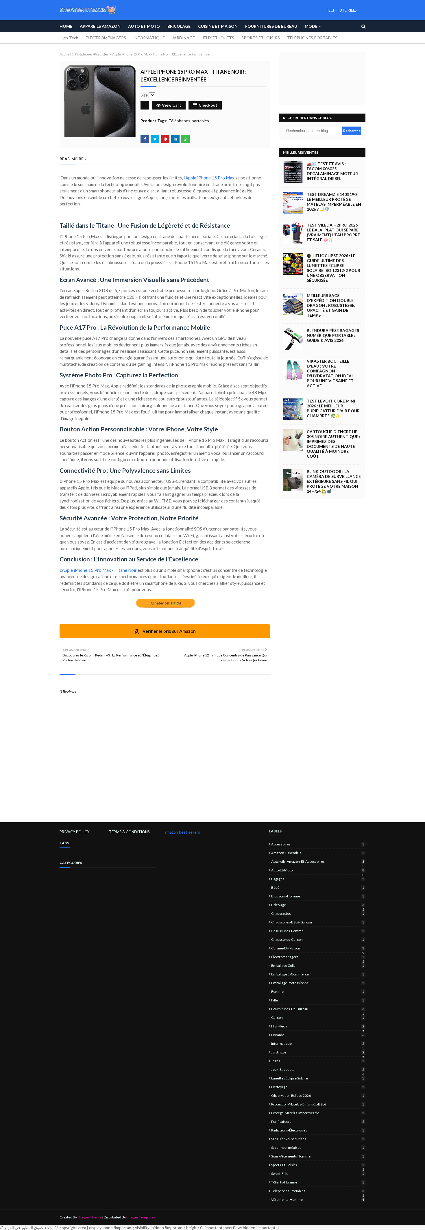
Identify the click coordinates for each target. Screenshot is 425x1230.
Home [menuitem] (66, 26)
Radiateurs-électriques (317, 1130)
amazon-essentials (317, 853)
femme (317, 991)
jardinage (317, 1052)
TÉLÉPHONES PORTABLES (312, 37)
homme (317, 1035)
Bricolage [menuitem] (179, 26)
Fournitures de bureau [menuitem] (271, 26)
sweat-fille (317, 1173)
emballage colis (317, 965)
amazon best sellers (182, 832)
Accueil (65, 54)
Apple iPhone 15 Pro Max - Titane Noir (99, 570)
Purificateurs (317, 1121)
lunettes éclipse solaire (317, 1078)
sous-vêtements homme (317, 1156)
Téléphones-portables (92, 54)
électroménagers (317, 957)
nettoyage (317, 1087)
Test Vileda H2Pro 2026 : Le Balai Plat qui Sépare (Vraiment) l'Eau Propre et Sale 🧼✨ (333, 232)
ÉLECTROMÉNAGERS (106, 37)
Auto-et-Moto (317, 870)
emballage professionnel (317, 983)
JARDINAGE (183, 37)
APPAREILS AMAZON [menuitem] (100, 26)
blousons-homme (317, 896)
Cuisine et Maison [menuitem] (218, 26)
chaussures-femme (317, 931)
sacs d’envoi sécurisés (317, 1139)
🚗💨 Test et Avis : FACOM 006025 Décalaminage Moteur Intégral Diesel (332, 171)
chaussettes (317, 913)
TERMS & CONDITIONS (129, 832)
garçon (317, 1017)
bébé (317, 887)
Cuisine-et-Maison (317, 948)
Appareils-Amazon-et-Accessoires (317, 861)
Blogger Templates (140, 1217)
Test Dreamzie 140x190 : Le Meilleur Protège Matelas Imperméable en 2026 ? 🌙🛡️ (334, 202)
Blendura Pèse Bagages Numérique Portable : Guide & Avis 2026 (333, 335)
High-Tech (69, 37)
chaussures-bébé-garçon (317, 922)
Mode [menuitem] (311, 26)
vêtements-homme (317, 1199)
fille (317, 1000)
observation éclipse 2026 (317, 1095)
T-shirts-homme (317, 1182)
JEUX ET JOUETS (218, 37)
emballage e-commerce (317, 974)
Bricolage (317, 905)
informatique (317, 1043)
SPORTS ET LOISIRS (260, 37)
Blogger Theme (89, 1217)
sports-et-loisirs (317, 1165)
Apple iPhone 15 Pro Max (209, 177)
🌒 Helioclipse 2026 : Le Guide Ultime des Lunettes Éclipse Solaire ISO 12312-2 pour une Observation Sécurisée (333, 268)
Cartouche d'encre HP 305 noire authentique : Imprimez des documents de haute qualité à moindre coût (333, 444)
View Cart (171, 105)
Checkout (208, 105)
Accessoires (317, 844)
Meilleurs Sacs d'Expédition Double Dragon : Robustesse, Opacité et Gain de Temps (331, 305)
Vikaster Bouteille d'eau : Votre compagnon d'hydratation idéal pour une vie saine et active (330, 373)
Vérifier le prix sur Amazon (169, 631)
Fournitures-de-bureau (317, 1009)
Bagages (317, 879)
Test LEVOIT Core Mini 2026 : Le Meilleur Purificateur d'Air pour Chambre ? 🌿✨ (333, 408)
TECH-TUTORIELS (341, 10)
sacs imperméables (317, 1147)
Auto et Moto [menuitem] (144, 26)
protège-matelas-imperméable (317, 1113)
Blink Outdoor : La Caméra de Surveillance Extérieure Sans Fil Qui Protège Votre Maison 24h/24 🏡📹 (334, 481)
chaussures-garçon (317, 939)
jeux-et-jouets (317, 1069)
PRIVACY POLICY (74, 832)
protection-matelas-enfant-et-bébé (317, 1104)
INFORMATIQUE (149, 37)
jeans (317, 1061)
